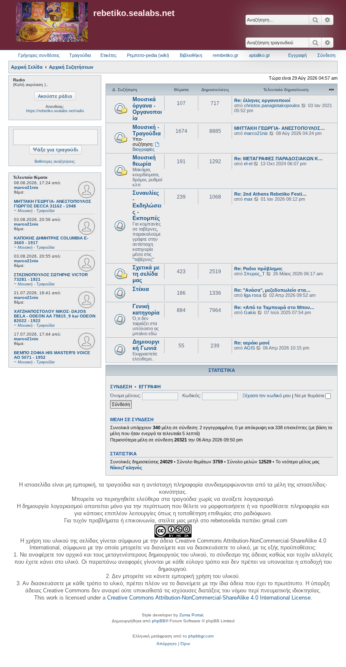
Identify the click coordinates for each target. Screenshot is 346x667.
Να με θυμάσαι (310, 395)
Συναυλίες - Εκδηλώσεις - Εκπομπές (147, 205)
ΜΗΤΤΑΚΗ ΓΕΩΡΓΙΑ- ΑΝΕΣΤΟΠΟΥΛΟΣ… (279, 128)
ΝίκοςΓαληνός (126, 467)
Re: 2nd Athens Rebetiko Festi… (270, 193)
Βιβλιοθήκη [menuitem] (191, 55)
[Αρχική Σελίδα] (52, 22)
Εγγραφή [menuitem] (297, 55)
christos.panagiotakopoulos (272, 105)
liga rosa (252, 295)
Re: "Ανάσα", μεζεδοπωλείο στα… (272, 290)
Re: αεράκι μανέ (252, 342)
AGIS (249, 347)
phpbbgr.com (201, 636)
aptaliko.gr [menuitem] (259, 55)
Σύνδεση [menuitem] (326, 55)
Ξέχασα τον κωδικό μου (266, 395)
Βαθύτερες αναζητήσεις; (55, 161)
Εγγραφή (150, 386)
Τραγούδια (80, 55)
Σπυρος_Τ (254, 273)
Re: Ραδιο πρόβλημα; (258, 268)
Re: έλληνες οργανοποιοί (262, 100)
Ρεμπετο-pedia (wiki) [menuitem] (148, 55)
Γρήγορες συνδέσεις (38, 55)
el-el (248, 163)
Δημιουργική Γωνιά (145, 345)
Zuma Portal (191, 615)
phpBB (158, 621)
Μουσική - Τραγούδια (146, 130)
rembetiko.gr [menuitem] (225, 55)
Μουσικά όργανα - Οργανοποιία (147, 108)
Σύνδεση (121, 386)
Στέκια (140, 289)
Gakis (250, 312)
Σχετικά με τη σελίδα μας (145, 273)
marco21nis (26, 187)
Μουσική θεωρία (144, 160)
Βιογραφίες (143, 149)
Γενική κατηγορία (145, 309)
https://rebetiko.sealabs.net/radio (55, 111)
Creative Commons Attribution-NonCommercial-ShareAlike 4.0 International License (209, 597)
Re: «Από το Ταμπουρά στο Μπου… (274, 307)
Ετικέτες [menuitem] (108, 55)
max (248, 199)
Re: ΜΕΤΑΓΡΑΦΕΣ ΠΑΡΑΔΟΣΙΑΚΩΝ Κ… (278, 158)
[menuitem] (167, 644)
